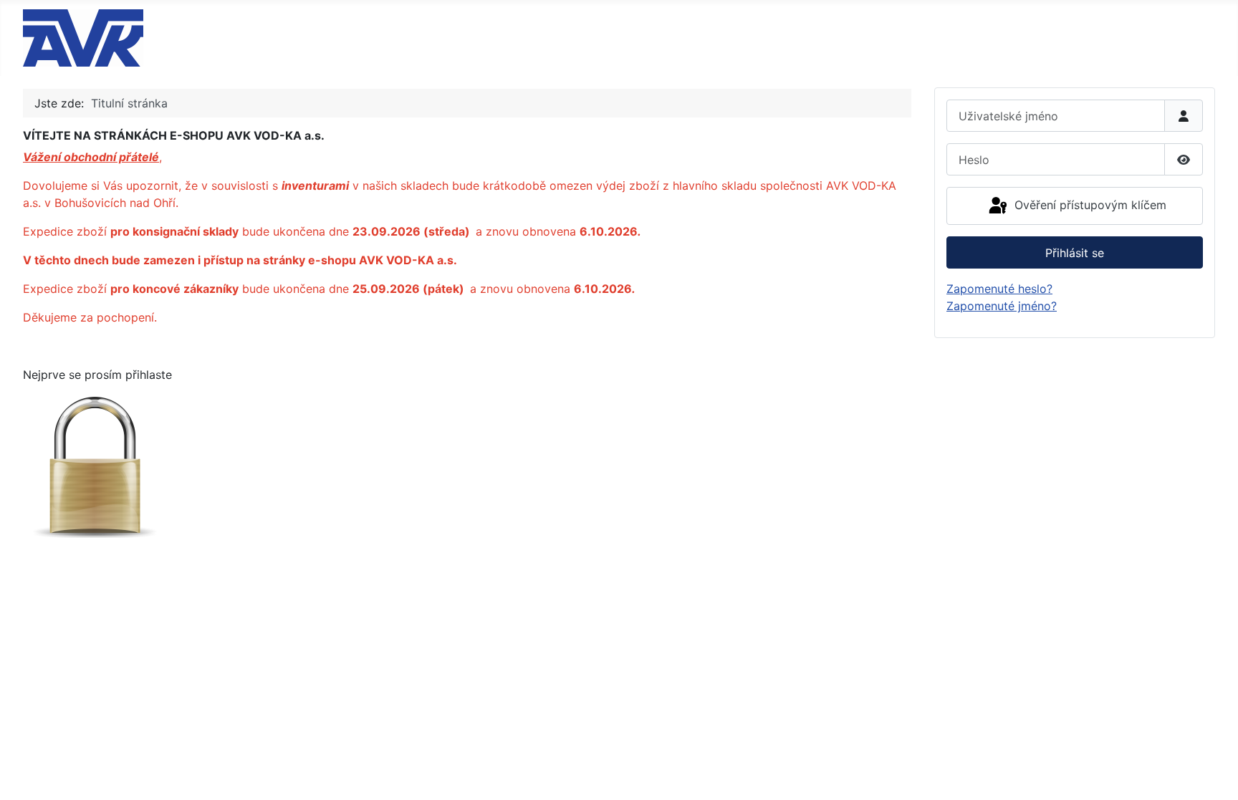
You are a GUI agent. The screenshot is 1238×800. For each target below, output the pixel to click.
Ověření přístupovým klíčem (1088, 205)
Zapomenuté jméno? (1001, 306)
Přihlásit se (1074, 253)
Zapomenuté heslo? (999, 288)
